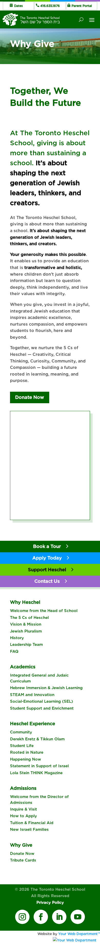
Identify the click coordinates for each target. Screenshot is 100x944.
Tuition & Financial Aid (31, 823)
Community (21, 732)
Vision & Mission (25, 624)
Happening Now (25, 759)
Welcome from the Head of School (43, 610)
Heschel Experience (32, 723)
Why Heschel (25, 602)
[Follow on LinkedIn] (59, 917)
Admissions (23, 788)
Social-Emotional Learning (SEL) (41, 701)
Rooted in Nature (26, 752)
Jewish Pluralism (26, 631)
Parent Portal (82, 6)
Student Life (22, 745)
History (17, 638)
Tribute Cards (23, 860)
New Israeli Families (29, 829)
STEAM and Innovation (32, 694)
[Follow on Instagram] (22, 917)
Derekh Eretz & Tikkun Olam (37, 739)
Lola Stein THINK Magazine (36, 773)
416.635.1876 (50, 6)
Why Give (21, 845)
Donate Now (29, 397)
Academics (22, 666)
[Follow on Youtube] (78, 917)
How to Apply (23, 816)
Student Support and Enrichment (42, 708)
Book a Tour (47, 546)
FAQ (14, 651)
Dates (18, 6)
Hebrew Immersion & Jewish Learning (46, 688)
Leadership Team (26, 644)
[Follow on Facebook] (41, 917)
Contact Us (47, 581)
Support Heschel (47, 569)
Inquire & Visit (23, 809)
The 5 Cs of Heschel (29, 617)
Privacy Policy (50, 902)
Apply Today (47, 558)
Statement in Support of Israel (39, 766)
